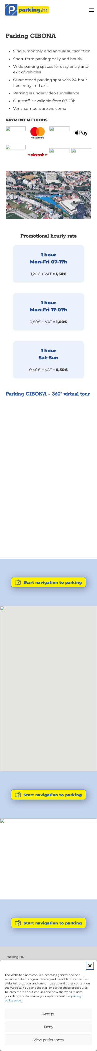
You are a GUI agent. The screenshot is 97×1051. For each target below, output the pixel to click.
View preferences (48, 1040)
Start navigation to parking (53, 582)
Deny (48, 1027)
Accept (48, 1014)
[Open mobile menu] (91, 10)
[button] (90, 965)
